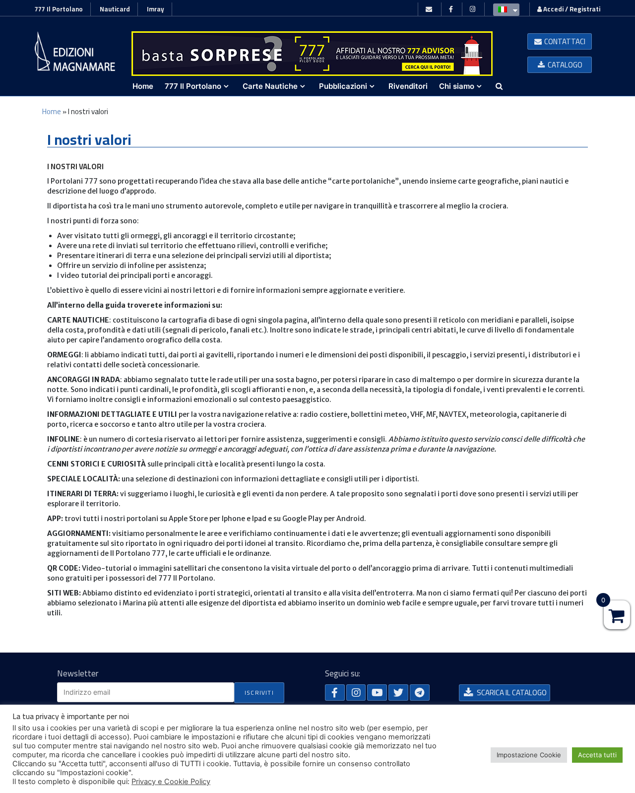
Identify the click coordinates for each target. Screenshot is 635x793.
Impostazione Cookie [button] (529, 755)
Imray (155, 9)
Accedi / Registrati (571, 9)
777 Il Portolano (59, 9)
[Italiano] (504, 8)
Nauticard (115, 9)
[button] (559, 41)
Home (51, 111)
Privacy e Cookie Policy (170, 781)
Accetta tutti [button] (597, 755)
